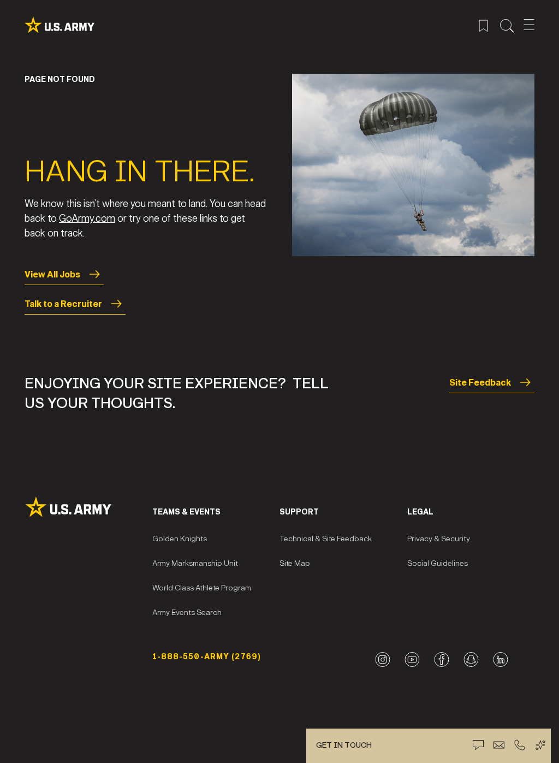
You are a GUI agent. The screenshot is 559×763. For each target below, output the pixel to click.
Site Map (295, 563)
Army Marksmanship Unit (195, 563)
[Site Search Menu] (507, 24)
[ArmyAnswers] (540, 745)
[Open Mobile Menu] (529, 24)
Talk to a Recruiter (63, 304)
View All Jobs (52, 274)
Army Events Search (187, 612)
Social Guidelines (437, 563)
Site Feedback (480, 382)
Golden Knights (179, 538)
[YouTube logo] (412, 659)
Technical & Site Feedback (326, 538)
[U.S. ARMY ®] (59, 24)
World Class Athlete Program (201, 588)
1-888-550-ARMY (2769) (206, 656)
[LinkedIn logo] (500, 659)
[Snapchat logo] (470, 659)
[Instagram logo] (382, 659)
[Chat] (478, 745)
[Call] (519, 745)
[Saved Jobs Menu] (483, 24)
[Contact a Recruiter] (499, 745)
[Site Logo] (88, 506)
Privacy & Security (438, 538)
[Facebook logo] (441, 659)
